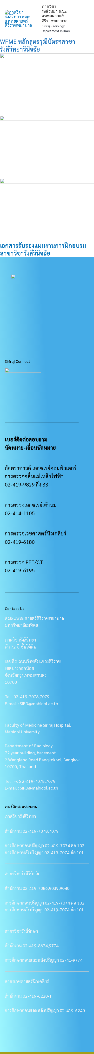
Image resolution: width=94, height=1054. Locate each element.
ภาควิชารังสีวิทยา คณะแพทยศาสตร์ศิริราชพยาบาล (54, 13)
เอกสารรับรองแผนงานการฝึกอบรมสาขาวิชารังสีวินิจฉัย (43, 249)
